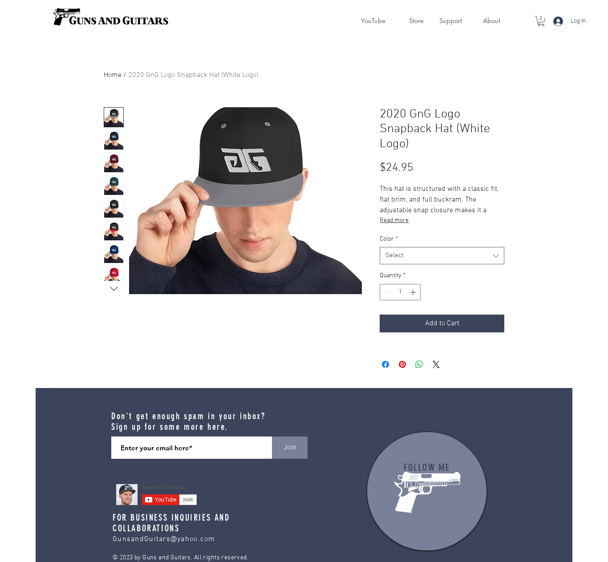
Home (113, 75)
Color (389, 239)
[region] (426, 491)
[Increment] (413, 292)
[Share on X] (436, 364)
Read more (394, 220)
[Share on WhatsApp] (419, 364)
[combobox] (442, 255)
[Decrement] (386, 292)
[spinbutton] (400, 292)
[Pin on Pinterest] (402, 364)
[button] (411, 20)
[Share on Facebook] (385, 364)
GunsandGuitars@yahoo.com (164, 539)
